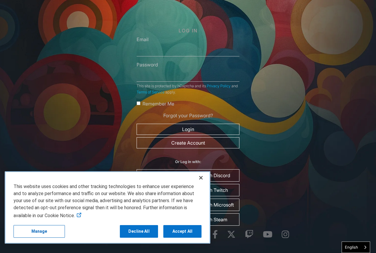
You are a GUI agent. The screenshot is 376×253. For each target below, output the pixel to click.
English (351, 247)
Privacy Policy (219, 86)
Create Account (188, 143)
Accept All (182, 231)
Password (147, 65)
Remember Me (158, 104)
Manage (39, 231)
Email (143, 39)
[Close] (200, 177)
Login (188, 129)
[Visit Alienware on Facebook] (215, 234)
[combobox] (356, 247)
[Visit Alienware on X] (231, 234)
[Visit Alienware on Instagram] (285, 234)
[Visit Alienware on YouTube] (267, 234)
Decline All (139, 231)
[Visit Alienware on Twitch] (249, 234)
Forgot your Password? (188, 115)
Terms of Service (150, 92)
